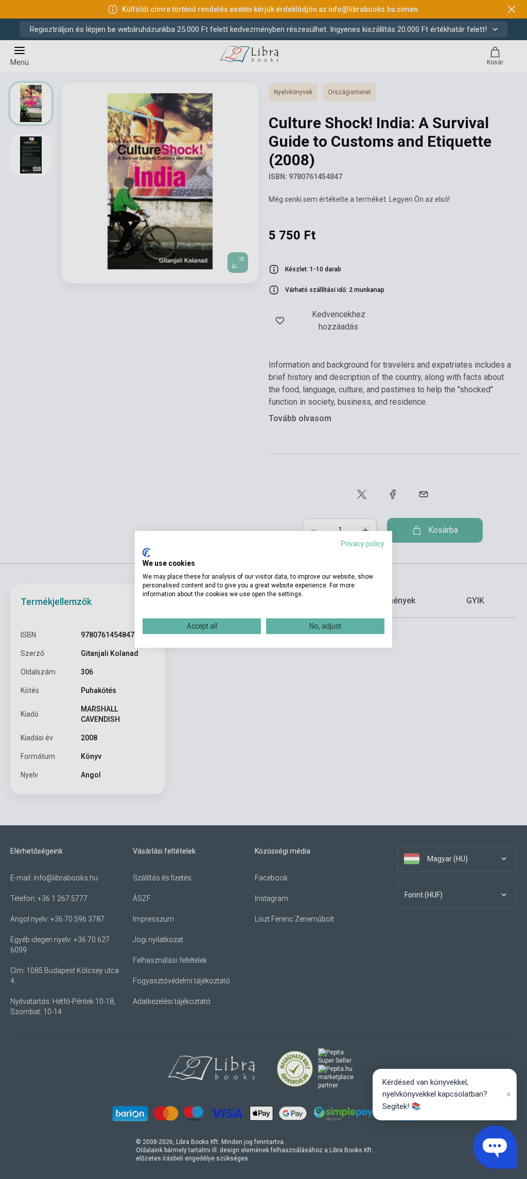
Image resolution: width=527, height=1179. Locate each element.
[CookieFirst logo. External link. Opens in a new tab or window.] (146, 552)
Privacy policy (362, 544)
